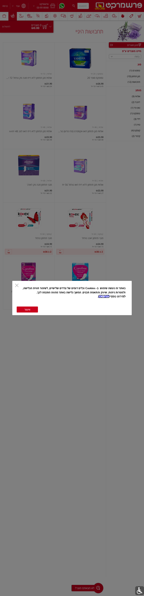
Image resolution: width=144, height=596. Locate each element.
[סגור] (17, 285)
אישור (27, 309)
